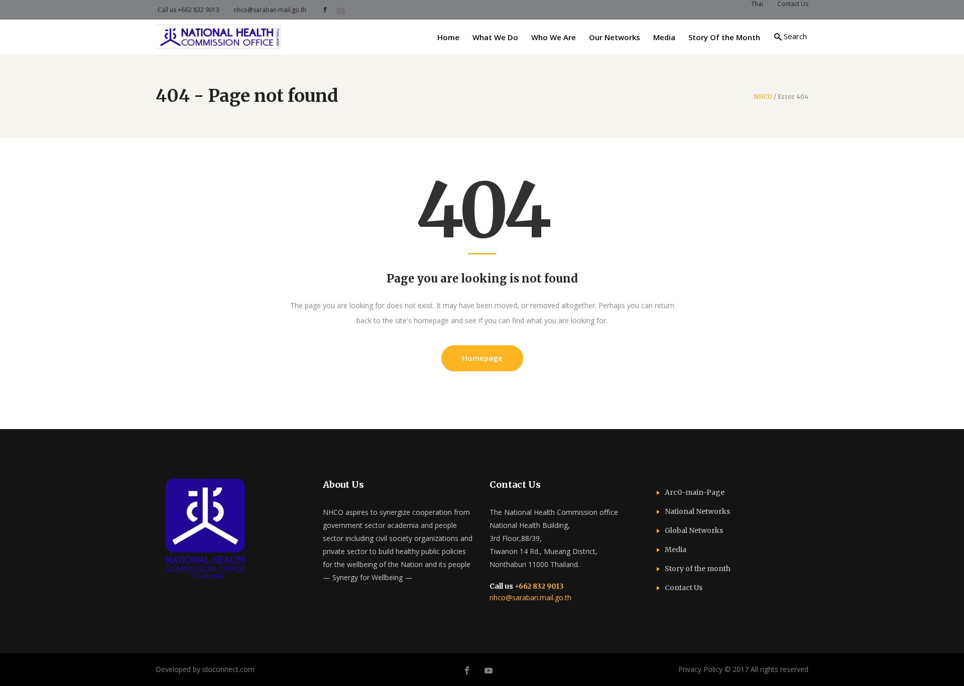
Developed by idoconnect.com (205, 669)
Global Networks (694, 530)
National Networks (697, 511)
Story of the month (698, 568)
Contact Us (683, 587)
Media (675, 549)
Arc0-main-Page (695, 492)
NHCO (763, 97)
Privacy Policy (700, 669)
